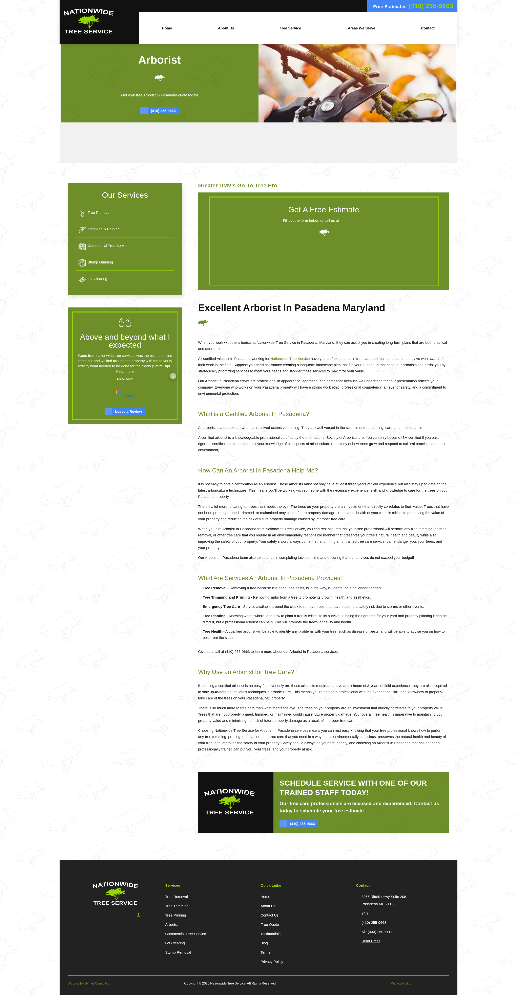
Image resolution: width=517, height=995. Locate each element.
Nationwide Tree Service (290, 359)
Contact (428, 28)
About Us (226, 28)
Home (167, 28)
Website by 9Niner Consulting (89, 983)
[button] (77, 376)
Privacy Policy (401, 983)
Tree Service (290, 28)
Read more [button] (125, 371)
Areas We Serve (361, 28)
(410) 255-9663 (352, 220)
